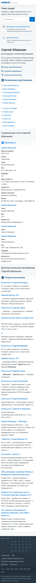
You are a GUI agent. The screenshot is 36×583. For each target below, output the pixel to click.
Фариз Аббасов (9, 103)
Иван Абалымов (9, 89)
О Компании (5, 555)
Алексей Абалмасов (11, 85)
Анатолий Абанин (10, 96)
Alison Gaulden (8, 126)
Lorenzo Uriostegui (10, 108)
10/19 (20, 569)
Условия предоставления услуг (12, 558)
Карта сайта (5, 538)
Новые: (3, 569)
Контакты (13, 564)
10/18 (24, 569)
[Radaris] (5, 2)
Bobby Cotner (8, 112)
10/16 (2, 572)
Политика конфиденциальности (12, 561)
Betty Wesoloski (9, 122)
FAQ (13, 555)
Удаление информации (12, 71)
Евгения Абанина (9, 99)
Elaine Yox (7, 119)
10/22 (8, 569)
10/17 (28, 569)
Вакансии (4, 564)
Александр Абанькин (11, 92)
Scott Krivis (7, 115)
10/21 (12, 569)
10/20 (16, 569)
